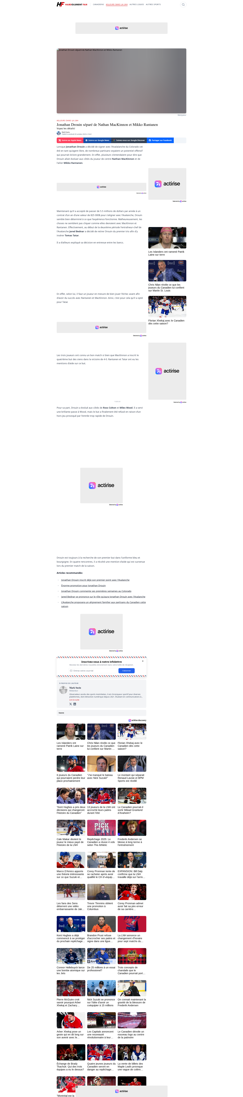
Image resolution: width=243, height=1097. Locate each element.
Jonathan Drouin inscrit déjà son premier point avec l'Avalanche (95, 579)
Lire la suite (74, 700)
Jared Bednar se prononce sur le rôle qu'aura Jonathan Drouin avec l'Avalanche (103, 596)
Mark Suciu (66, 132)
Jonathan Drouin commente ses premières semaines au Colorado (96, 591)
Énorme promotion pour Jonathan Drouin (83, 585)
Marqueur (182, 115)
